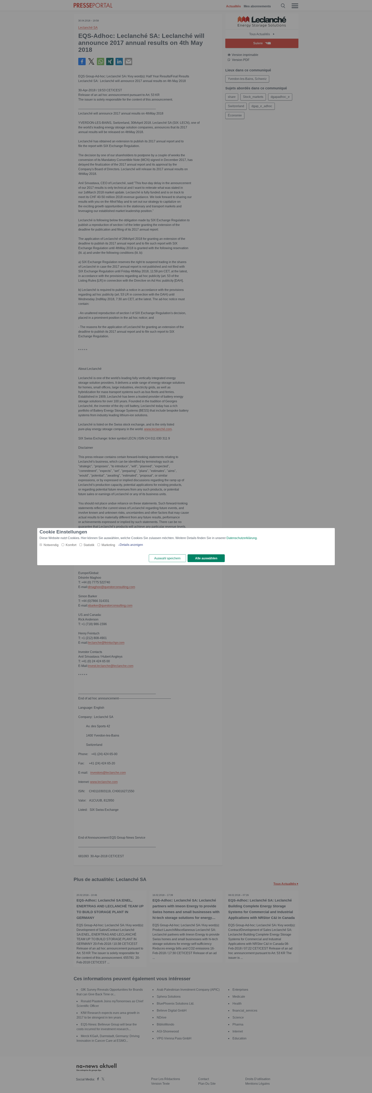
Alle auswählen (206, 558)
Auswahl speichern (167, 558)
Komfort (71, 545)
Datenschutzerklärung (241, 538)
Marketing (108, 545)
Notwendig (51, 545)
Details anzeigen (131, 544)
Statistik (89, 545)
